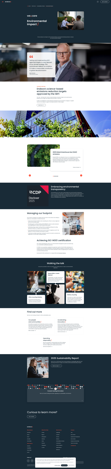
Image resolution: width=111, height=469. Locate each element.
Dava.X (28, 434)
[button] (3, 2)
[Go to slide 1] (53, 176)
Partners (57, 436)
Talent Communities (74, 443)
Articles (43, 432)
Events (28, 452)
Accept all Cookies (64, 465)
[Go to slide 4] (56, 176)
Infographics (44, 445)
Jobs (71, 432)
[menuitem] (33, 432)
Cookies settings (57, 465)
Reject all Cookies (71, 465)
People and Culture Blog (75, 441)
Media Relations (59, 447)
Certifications (58, 443)
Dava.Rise (28, 438)
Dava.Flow (29, 432)
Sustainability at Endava (60, 441)
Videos (43, 441)
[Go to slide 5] (57, 176)
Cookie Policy (68, 460)
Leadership (58, 432)
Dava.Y (28, 436)
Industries (28, 445)
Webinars (43, 438)
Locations (57, 434)
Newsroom (58, 449)
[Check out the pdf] (66, 160)
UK (57, 253)
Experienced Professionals (75, 436)
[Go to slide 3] (55, 176)
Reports (43, 434)
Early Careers (73, 434)
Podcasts (43, 443)
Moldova (64, 253)
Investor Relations (59, 445)
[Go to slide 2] (54, 176)
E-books (43, 447)
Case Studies (29, 450)
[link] (28, 461)
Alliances (57, 438)
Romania (60, 253)
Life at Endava (73, 438)
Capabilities (29, 448)
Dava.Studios (29, 441)
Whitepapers (44, 436)
